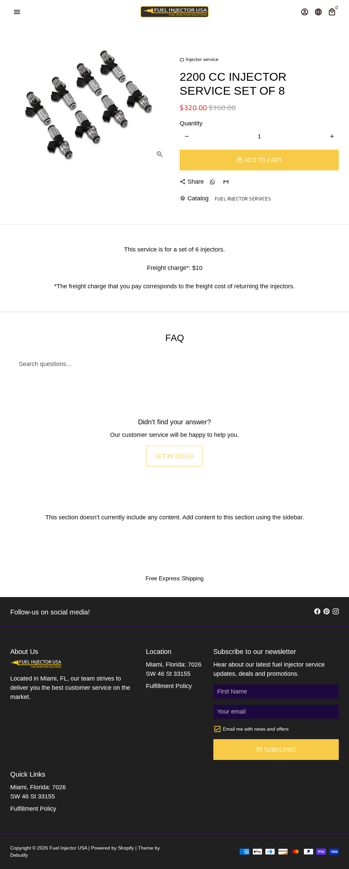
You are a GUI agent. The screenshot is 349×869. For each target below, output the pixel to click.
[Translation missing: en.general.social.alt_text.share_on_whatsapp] (212, 182)
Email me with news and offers (256, 729)
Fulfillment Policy (169, 686)
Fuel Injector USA (68, 848)
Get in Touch (174, 456)
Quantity (191, 123)
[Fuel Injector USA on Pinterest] (326, 611)
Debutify (19, 855)
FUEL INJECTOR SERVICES (243, 198)
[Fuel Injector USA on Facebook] (317, 611)
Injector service (199, 59)
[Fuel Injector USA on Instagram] (336, 611)
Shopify (126, 848)
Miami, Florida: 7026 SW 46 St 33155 (173, 669)
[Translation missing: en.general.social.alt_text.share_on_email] (226, 182)
